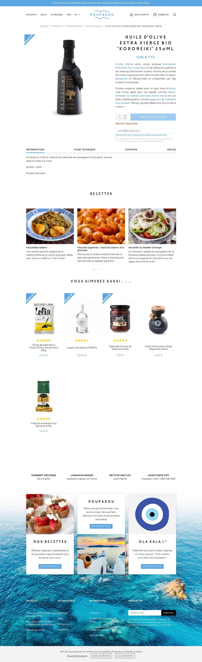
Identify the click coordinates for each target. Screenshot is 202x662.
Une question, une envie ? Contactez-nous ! (103, 628)
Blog (60, 618)
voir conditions (139, 3)
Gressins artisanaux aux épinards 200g (43, 424)
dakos (171, 92)
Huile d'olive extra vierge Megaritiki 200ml (158, 348)
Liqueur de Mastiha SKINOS (82, 347)
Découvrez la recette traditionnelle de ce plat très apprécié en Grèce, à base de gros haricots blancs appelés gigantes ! (100, 257)
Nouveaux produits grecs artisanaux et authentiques (41, 623)
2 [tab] (98, 269)
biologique (169, 64)
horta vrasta (159, 95)
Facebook (63, 629)
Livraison (94, 613)
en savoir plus (50, 566)
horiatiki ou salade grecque (133, 95)
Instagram (63, 624)
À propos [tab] (131, 149)
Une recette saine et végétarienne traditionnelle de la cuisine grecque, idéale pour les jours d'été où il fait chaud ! (49, 255)
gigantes (155, 99)
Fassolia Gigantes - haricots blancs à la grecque (100, 249)
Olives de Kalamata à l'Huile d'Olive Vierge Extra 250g (43, 348)
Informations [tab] (35, 149)
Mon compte (141, 14)
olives (171, 88)
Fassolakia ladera (36, 247)
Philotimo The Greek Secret (132, 67)
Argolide (122, 78)
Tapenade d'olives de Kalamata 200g (120, 348)
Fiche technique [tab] (84, 149)
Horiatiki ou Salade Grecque (145, 247)
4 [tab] (108, 269)
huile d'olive (125, 64)
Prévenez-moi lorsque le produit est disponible (141, 134)
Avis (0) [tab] (171, 149)
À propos (63, 613)
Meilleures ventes (35, 630)
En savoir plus (152, 566)
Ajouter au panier (153, 116)
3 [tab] (103, 269)
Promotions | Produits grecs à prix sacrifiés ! (42, 614)
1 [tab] (93, 269)
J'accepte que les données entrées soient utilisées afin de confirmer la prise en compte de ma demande (146, 140)
